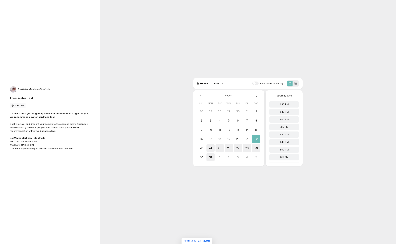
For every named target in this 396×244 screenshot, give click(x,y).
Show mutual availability (271, 83)
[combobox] (200, 83)
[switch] (255, 83)
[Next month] (256, 96)
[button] (256, 138)
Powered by (190, 241)
